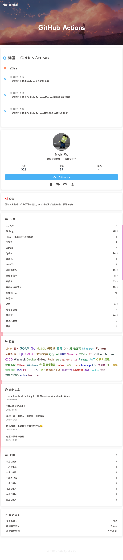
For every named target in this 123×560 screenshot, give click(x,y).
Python (101, 348)
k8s (94, 365)
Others (21, 365)
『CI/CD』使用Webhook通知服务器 (29, 81)
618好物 (78, 370)
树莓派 (51, 348)
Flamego (83, 359)
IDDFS (33, 370)
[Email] (65, 184)
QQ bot (54, 354)
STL (91, 354)
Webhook (20, 359)
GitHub (41, 359)
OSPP (99, 359)
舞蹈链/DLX (53, 370)
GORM (24, 348)
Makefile (72, 354)
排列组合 (10, 370)
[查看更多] (116, 455)
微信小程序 (12, 375)
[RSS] (72, 184)
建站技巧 (75, 348)
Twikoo (60, 365)
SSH (16, 348)
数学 (115, 365)
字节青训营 (47, 365)
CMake (83, 354)
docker (95, 370)
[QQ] (51, 184)
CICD (9, 359)
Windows (32, 365)
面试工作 (67, 370)
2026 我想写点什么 (16, 406)
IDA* (42, 370)
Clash (77, 365)
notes (23, 375)
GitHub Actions (104, 354)
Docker (31, 359)
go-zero (67, 359)
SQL (20, 354)
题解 (63, 354)
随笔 (59, 348)
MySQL (41, 348)
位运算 (101, 365)
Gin (66, 348)
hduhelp (86, 365)
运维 (107, 359)
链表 (19, 370)
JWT (92, 359)
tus (75, 359)
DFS (25, 370)
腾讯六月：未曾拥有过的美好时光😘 (24, 425)
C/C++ (30, 354)
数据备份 (10, 365)
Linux (8, 348)
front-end (34, 375)
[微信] (58, 184)
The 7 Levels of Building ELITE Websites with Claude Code (38, 395)
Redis (51, 359)
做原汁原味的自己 (15, 436)
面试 (86, 370)
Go (33, 348)
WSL (69, 365)
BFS (109, 365)
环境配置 (10, 354)
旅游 (102, 370)
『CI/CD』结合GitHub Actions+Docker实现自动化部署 (40, 97)
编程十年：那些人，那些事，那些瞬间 (25, 416)
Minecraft (88, 348)
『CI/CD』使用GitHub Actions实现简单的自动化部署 (39, 113)
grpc (58, 359)
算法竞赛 (42, 354)
